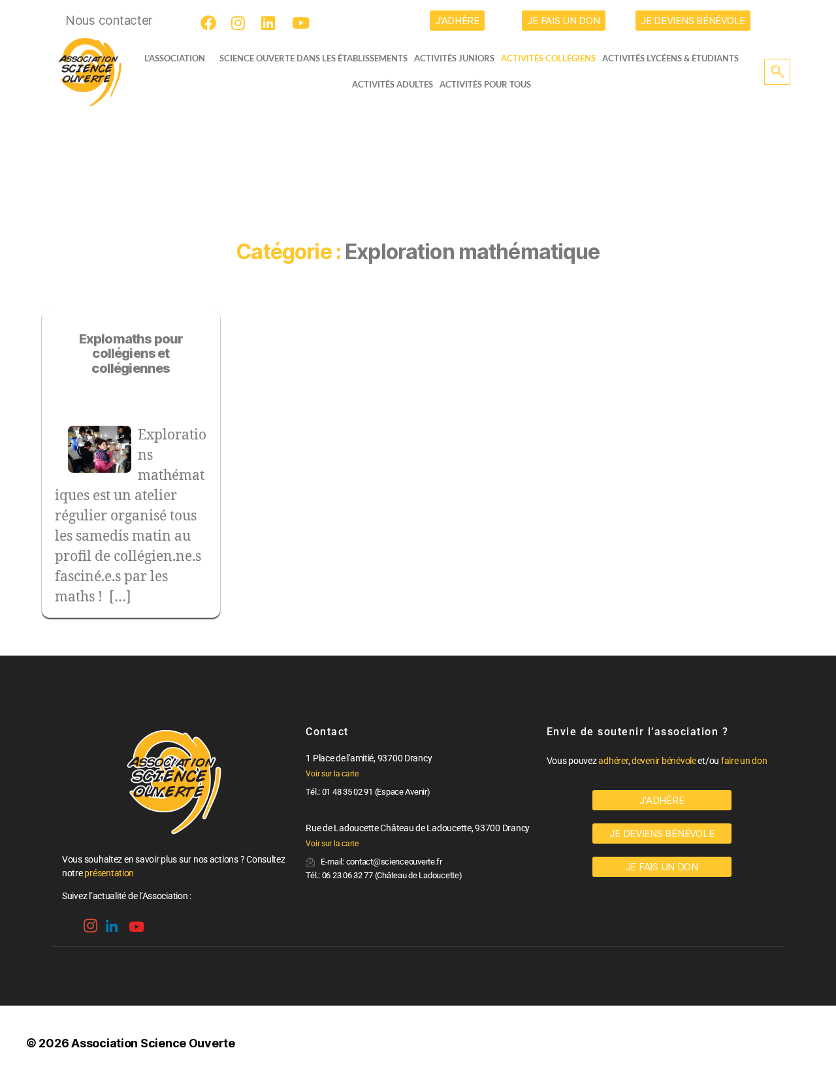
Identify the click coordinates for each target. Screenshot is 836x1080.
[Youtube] (302, 23)
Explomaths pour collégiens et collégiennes (131, 354)
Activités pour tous (485, 84)
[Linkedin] (110, 922)
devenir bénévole (664, 760)
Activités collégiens (548, 58)
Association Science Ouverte (153, 1043)
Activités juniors (454, 58)
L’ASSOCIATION (174, 58)
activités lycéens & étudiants (670, 58)
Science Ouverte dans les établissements (313, 58)
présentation (109, 873)
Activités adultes (392, 84)
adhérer (613, 760)
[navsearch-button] (777, 72)
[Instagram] (241, 23)
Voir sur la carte (332, 773)
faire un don (744, 760)
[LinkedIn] (271, 23)
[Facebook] (210, 23)
